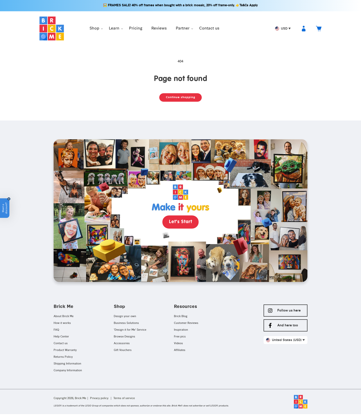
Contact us (61, 343)
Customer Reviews (186, 323)
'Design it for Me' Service (130, 330)
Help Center (61, 336)
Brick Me (80, 398)
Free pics (180, 336)
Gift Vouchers (123, 350)
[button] (94, 28)
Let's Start (180, 222)
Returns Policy (63, 357)
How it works (62, 323)
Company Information (68, 370)
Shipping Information (67, 363)
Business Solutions (126, 323)
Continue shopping (180, 97)
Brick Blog (180, 316)
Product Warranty (65, 350)
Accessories (122, 343)
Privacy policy (99, 398)
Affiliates (179, 350)
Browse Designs (124, 336)
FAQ (56, 330)
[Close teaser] (8, 198)
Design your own (125, 316)
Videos (178, 343)
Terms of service (124, 398)
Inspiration (181, 330)
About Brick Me (64, 316)
